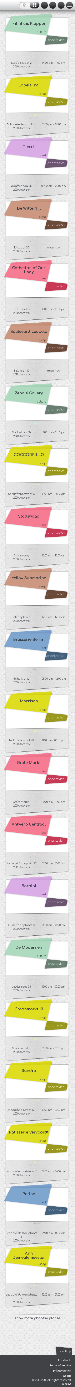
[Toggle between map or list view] (29, 5)
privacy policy (62, 1370)
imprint (66, 1384)
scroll (65, 1351)
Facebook (64, 1360)
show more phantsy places (38, 1318)
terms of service (60, 1365)
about (67, 1375)
